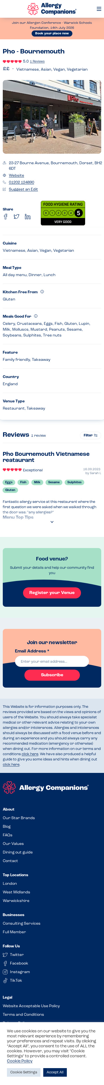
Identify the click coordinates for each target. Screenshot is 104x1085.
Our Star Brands (19, 818)
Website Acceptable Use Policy (31, 1006)
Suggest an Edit (23, 189)
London (10, 884)
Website (16, 176)
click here (30, 754)
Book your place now (52, 33)
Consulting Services (21, 924)
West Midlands (16, 892)
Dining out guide (18, 852)
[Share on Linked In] (28, 216)
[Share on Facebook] (5, 216)
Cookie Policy (19, 1061)
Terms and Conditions (23, 1015)
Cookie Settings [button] (23, 1072)
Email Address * (32, 651)
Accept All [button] (55, 1072)
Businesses (13, 915)
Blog (7, 827)
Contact (10, 861)
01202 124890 (21, 183)
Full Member (14, 932)
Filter (88, 435)
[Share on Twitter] (16, 216)
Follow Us (11, 946)
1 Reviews (37, 61)
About (8, 810)
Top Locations (15, 875)
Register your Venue (52, 593)
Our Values (13, 844)
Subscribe (52, 675)
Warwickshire (16, 901)
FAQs (7, 835)
